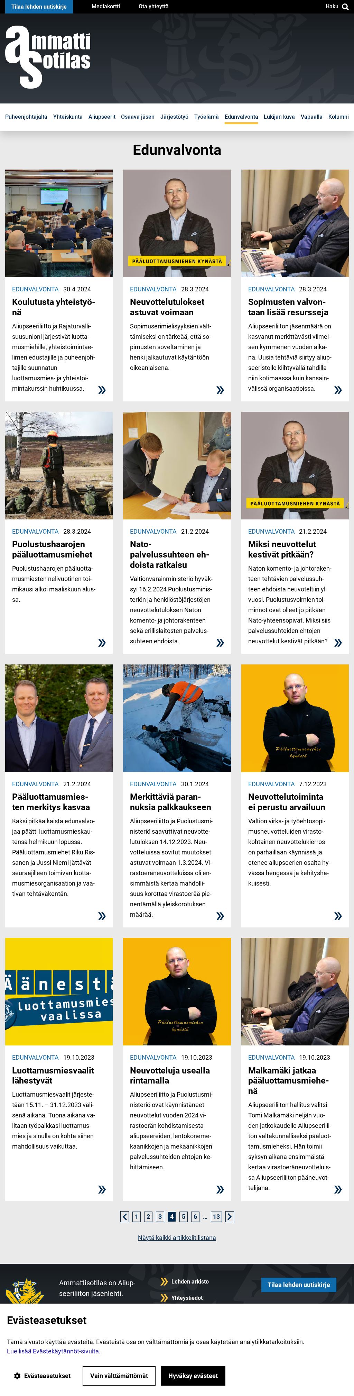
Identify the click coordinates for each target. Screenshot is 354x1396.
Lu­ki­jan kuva (279, 117)
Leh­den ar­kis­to (190, 1281)
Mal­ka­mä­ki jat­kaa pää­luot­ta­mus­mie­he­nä (288, 1081)
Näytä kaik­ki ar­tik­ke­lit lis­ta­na (177, 1237)
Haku (332, 6)
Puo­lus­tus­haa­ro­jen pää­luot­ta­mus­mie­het (52, 549)
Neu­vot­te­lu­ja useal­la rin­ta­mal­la (170, 1076)
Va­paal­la (312, 117)
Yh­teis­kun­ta (68, 117)
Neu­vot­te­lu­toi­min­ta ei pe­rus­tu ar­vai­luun (286, 802)
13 (216, 1216)
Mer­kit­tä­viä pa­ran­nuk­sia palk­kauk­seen (170, 802)
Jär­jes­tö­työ (174, 117)
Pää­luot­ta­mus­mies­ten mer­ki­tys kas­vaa (51, 802)
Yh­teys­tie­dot (187, 1298)
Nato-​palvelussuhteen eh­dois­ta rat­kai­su (169, 554)
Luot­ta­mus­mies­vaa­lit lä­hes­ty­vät (53, 1076)
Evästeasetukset (47, 1375)
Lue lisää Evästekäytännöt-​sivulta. (54, 1351)
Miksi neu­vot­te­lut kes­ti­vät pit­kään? (282, 549)
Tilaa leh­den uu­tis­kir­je (39, 6)
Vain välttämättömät (119, 1375)
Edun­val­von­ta (241, 117)
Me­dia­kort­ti (106, 6)
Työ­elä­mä (206, 117)
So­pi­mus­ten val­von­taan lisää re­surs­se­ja (288, 307)
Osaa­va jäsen (138, 117)
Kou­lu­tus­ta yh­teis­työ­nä (53, 307)
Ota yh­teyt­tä (154, 6)
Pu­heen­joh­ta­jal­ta (26, 117)
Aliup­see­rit (101, 117)
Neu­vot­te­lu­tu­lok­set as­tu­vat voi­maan (167, 307)
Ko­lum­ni (338, 117)
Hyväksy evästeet (193, 1375)
